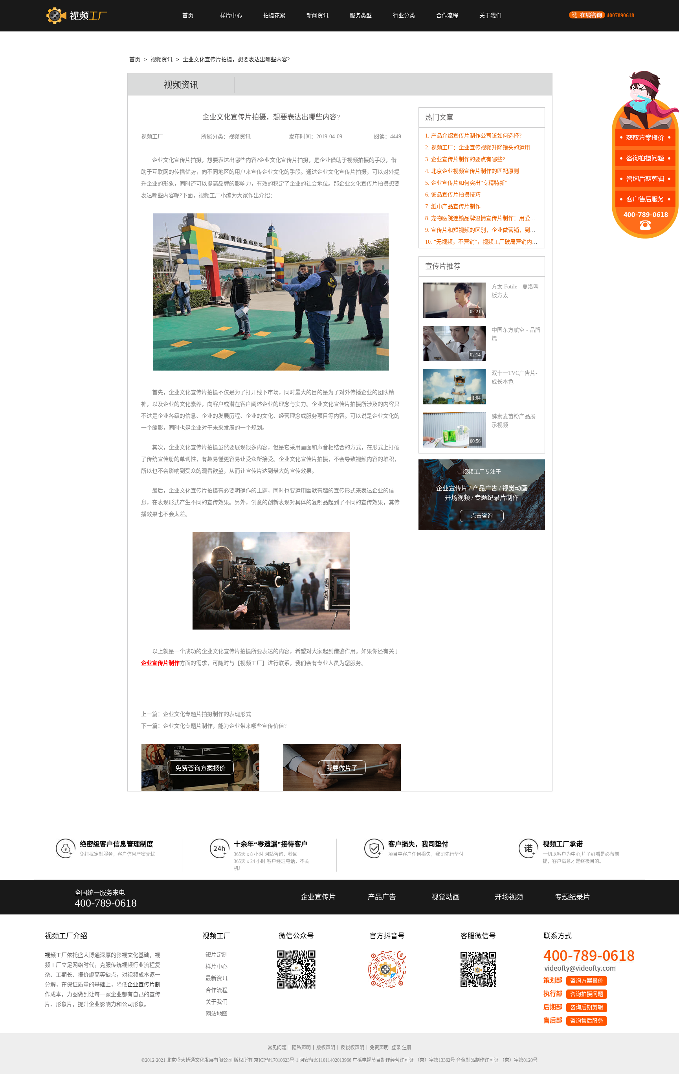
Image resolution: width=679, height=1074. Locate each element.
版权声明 (325, 1047)
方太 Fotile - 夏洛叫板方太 (515, 291)
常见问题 (277, 1047)
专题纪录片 (572, 897)
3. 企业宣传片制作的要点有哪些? (465, 159)
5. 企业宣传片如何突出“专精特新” (466, 183)
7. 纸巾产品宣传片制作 (453, 206)
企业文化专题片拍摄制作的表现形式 (207, 714)
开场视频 (509, 897)
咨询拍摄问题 (586, 994)
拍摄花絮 (274, 15)
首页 (187, 15)
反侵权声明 (352, 1047)
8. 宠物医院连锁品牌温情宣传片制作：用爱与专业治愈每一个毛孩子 (508, 218)
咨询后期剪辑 (586, 1007)
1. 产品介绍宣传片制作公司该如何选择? (473, 136)
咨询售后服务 (586, 1021)
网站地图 (217, 1014)
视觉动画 (445, 897)
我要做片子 (342, 768)
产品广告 (382, 897)
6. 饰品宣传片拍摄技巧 (453, 195)
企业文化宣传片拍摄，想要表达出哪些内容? (236, 59)
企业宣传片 (318, 897)
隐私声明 (301, 1047)
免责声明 (379, 1047)
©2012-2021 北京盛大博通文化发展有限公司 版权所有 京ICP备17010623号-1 (219, 1060)
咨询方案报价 (586, 981)
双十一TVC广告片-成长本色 (515, 377)
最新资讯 (217, 978)
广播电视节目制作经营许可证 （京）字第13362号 (403, 1060)
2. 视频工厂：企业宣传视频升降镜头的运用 (477, 148)
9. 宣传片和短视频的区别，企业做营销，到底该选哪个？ (494, 230)
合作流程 (447, 15)
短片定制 (217, 955)
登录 (396, 1047)
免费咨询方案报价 (200, 768)
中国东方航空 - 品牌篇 (516, 334)
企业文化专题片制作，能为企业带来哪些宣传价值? (224, 726)
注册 (406, 1047)
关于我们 (490, 15)
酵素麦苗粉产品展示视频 (514, 420)
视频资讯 (161, 59)
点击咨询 (482, 516)
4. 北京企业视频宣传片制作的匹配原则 (472, 171)
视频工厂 (56, 955)
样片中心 (231, 15)
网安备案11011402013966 (325, 1060)
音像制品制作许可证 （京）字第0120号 (497, 1060)
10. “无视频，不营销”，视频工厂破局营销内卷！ (484, 242)
